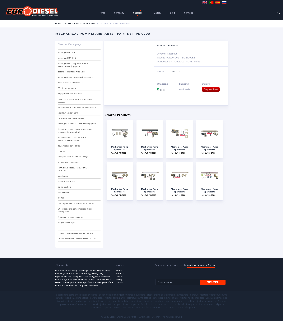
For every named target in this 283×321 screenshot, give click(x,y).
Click (162, 89)
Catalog (137, 12)
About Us (120, 273)
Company (119, 12)
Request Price (211, 89)
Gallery (157, 12)
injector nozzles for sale (192, 297)
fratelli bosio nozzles (151, 304)
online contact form (201, 265)
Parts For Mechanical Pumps (80, 23)
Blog (172, 12)
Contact (188, 12)
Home (102, 12)
